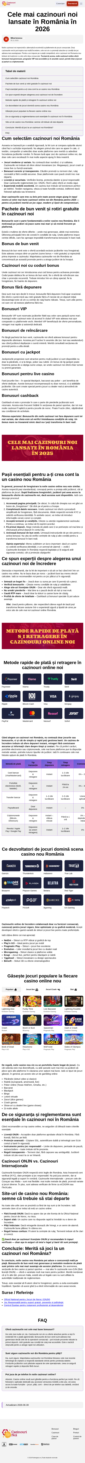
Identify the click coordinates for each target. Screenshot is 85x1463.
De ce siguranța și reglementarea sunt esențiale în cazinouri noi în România (38, 116)
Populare (9, 989)
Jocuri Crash (51, 989)
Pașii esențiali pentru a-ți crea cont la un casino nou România (32, 89)
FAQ (7, 133)
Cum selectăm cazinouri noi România (21, 78)
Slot (72, 989)
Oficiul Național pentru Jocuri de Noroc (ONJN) (27, 1299)
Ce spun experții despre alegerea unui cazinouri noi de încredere (34, 95)
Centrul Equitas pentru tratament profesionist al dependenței (33, 1305)
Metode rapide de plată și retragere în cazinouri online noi (30, 100)
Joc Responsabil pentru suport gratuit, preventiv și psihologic (34, 1302)
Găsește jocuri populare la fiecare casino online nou (28, 111)
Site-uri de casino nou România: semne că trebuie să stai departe (34, 122)
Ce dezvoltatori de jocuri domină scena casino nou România (31, 106)
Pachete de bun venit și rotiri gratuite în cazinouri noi (28, 84)
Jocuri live (30, 989)
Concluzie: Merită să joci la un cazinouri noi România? (29, 127)
